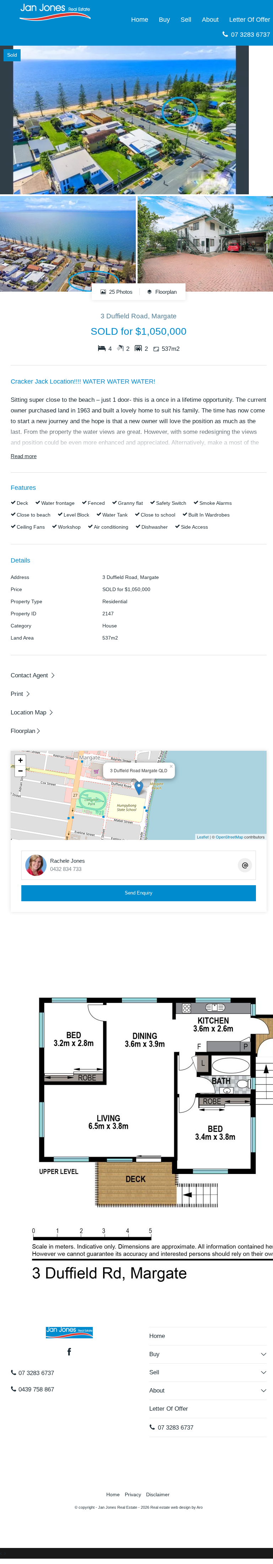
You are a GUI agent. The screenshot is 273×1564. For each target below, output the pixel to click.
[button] (21, 693)
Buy (164, 19)
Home (139, 19)
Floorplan (165, 292)
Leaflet (203, 837)
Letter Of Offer (168, 1408)
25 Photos (120, 292)
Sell (186, 19)
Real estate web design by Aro (176, 1507)
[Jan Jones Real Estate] (55, 12)
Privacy (133, 1494)
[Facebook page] (69, 1352)
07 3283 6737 (35, 1373)
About (210, 19)
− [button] (20, 770)
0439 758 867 (35, 1389)
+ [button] (20, 760)
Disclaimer (158, 1494)
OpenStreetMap (229, 837)
